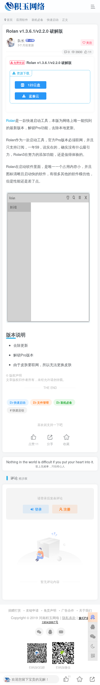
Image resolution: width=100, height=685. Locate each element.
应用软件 (22, 19)
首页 (9, 19)
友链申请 (32, 610)
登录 (38, 509)
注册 (67, 509)
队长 (21, 40)
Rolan (10, 120)
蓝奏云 (34, 96)
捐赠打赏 (14, 610)
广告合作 (67, 610)
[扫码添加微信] (93, 636)
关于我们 (85, 610)
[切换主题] (93, 646)
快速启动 (52, 19)
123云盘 (34, 84)
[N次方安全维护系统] (93, 617)
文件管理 (43, 402)
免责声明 (50, 610)
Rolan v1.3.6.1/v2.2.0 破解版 (34, 31)
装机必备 (37, 19)
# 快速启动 (17, 410)
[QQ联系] (93, 627)
